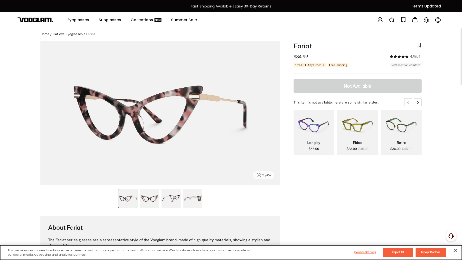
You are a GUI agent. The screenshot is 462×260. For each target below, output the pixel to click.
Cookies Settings (365, 252)
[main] (231, 252)
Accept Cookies (430, 252)
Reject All (398, 252)
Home (44, 34)
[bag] (414, 20)
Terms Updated (426, 6)
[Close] (455, 250)
